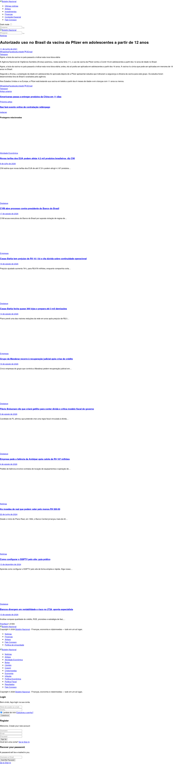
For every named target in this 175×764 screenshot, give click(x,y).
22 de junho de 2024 (8, 514)
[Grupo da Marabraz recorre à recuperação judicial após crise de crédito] (87, 337)
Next (6, 623)
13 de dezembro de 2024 (10, 564)
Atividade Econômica (9, 153)
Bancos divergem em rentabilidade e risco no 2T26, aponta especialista (36, 609)
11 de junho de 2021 (8, 49)
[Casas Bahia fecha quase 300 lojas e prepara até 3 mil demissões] (87, 287)
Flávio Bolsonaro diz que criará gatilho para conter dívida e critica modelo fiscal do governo (47, 408)
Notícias (3, 35)
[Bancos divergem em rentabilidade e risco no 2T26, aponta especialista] (87, 587)
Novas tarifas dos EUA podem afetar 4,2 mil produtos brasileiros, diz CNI (37, 158)
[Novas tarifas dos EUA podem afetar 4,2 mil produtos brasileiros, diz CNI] (87, 136)
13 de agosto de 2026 (9, 614)
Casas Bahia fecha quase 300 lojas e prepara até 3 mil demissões (33, 308)
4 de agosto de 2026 (8, 464)
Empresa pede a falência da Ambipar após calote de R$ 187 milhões (35, 459)
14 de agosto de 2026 (9, 313)
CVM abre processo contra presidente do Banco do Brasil (29, 208)
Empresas (4, 253)
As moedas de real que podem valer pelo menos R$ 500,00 (30, 509)
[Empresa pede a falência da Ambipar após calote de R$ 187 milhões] (87, 437)
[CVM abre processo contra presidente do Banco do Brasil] (87, 186)
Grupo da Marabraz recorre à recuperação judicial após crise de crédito (36, 358)
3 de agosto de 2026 (8, 414)
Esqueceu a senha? (24, 712)
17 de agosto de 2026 (9, 213)
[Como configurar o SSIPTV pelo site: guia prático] (87, 537)
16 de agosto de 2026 (9, 263)
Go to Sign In (24, 742)
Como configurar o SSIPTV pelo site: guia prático (25, 559)
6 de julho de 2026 (8, 163)
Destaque (4, 203)
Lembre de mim (9, 712)
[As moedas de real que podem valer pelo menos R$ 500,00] (87, 487)
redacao (3, 112)
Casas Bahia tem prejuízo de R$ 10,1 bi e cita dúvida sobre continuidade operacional (43, 258)
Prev (2, 623)
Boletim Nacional (22, 629)
